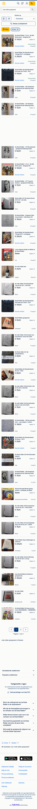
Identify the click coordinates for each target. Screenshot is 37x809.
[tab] (4, 19)
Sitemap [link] (4, 786)
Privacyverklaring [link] (7, 774)
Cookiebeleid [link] (22, 774)
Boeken (14, 29)
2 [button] (20, 629)
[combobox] (16, 9)
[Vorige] (11, 630)
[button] (22, 3)
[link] (4, 3)
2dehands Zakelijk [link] (8, 767)
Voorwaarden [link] (22, 770)
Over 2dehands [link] (7, 783)
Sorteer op (18, 15)
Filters (7, 29)
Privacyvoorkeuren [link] (8, 777)
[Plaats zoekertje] (32, 3)
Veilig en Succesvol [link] (24, 767)
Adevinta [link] (21, 783)
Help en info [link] (6, 770)
